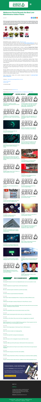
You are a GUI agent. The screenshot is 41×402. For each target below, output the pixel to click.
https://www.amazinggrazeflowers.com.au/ (15, 79)
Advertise (23, 400)
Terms (12, 400)
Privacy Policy (17, 400)
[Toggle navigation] (30, 4)
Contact (27, 400)
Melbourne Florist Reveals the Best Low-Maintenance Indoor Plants (21, 91)
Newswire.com (22, 41)
